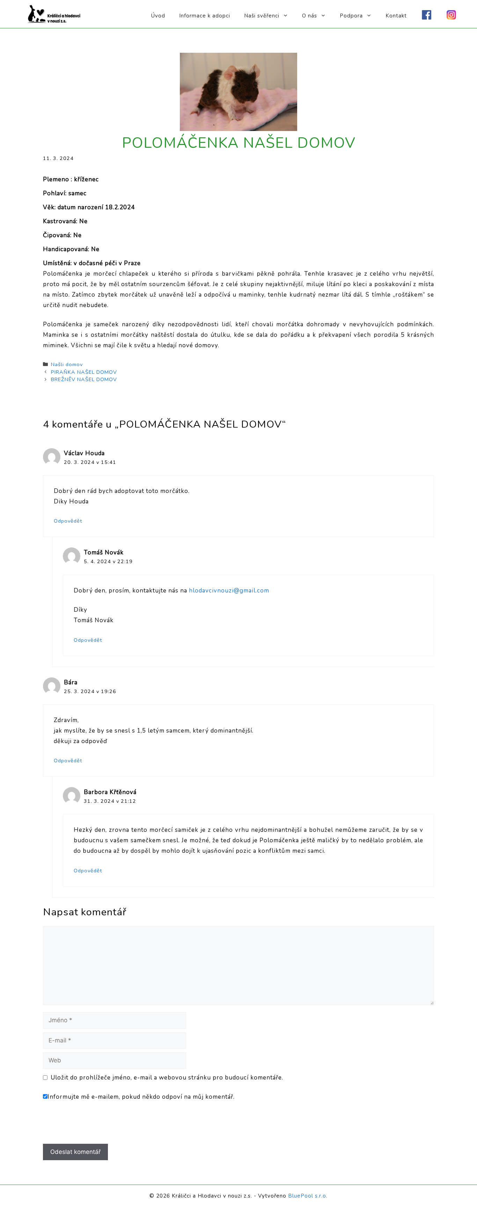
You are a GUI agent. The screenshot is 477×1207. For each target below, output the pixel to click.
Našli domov (67, 364)
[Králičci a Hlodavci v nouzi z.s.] (54, 13)
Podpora (351, 15)
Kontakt (396, 15)
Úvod (158, 15)
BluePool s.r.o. (308, 1195)
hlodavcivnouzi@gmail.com (229, 591)
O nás (309, 15)
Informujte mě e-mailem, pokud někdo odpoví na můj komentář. (141, 1097)
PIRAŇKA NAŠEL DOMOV (84, 372)
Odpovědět (68, 520)
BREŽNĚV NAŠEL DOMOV (84, 379)
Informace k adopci (204, 15)
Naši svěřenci (261, 15)
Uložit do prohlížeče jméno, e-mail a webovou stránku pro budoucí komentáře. (167, 1078)
